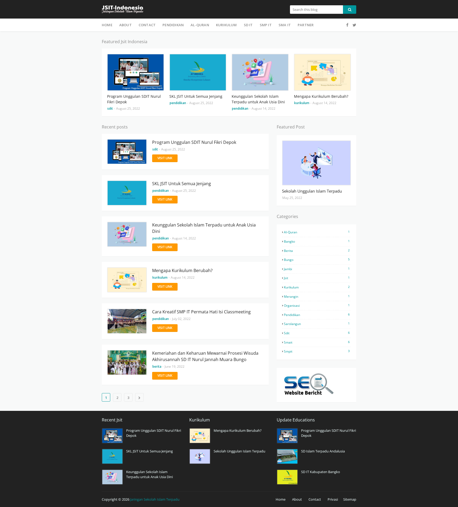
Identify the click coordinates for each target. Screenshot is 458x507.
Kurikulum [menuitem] (226, 25)
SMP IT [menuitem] (266, 25)
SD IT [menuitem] (248, 25)
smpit (317, 351)
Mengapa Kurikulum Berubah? (321, 96)
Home (280, 499)
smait (317, 342)
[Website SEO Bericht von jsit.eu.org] (308, 394)
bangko (317, 241)
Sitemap (349, 499)
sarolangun (317, 323)
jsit (317, 277)
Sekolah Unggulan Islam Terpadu (312, 191)
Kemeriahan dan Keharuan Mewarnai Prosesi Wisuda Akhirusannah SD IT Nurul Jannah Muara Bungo (205, 356)
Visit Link (164, 158)
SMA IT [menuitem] (285, 25)
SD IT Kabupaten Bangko (320, 471)
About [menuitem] (125, 25)
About (297, 499)
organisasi (317, 305)
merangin (317, 296)
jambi (317, 268)
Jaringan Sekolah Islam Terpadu (154, 499)
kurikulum (317, 287)
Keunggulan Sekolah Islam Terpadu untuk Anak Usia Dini (258, 99)
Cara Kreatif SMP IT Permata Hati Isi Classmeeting (201, 312)
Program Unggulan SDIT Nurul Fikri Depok (134, 99)
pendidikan (317, 314)
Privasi (333, 499)
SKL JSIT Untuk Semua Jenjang (195, 96)
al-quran (317, 232)
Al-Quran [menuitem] (200, 25)
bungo (317, 259)
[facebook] (347, 25)
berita (317, 250)
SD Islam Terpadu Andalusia (323, 451)
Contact (315, 499)
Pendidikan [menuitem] (173, 25)
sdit (317, 333)
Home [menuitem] (107, 25)
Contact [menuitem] (147, 25)
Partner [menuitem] (306, 25)
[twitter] (353, 25)
